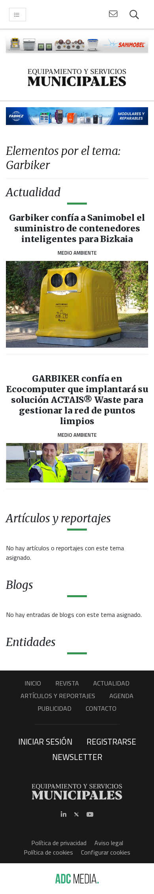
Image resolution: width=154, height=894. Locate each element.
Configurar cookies (105, 852)
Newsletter (77, 757)
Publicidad (54, 708)
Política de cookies (48, 852)
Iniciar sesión (45, 741)
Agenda (121, 695)
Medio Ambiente (77, 253)
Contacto (101, 708)
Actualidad (111, 683)
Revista (67, 683)
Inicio (32, 683)
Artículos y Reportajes (58, 695)
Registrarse (111, 741)
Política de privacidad (58, 842)
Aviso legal (108, 842)
